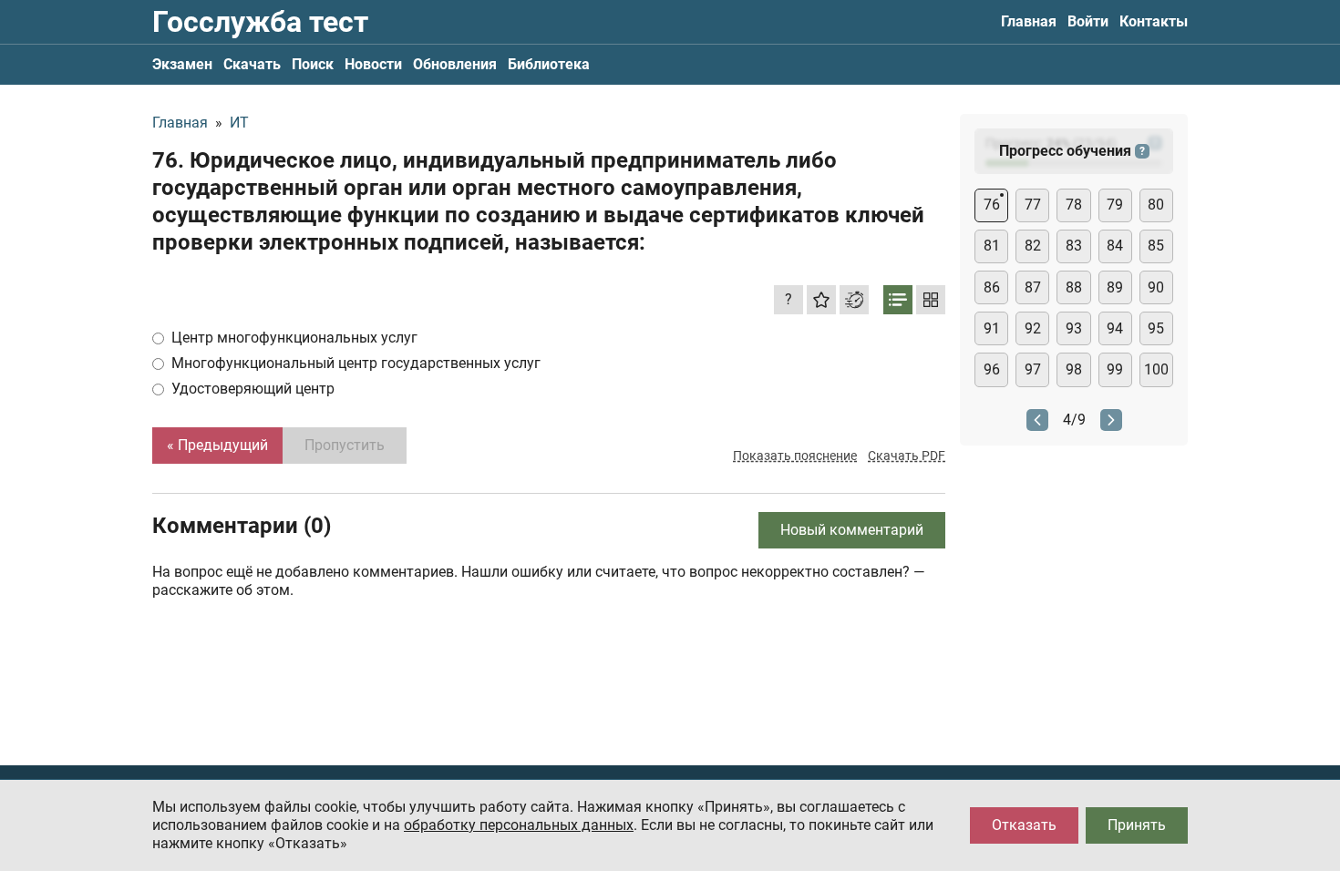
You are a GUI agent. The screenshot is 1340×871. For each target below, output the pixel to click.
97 (1033, 369)
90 (1156, 287)
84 (1115, 245)
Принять (1137, 825)
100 (1156, 369)
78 (1074, 204)
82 (1033, 245)
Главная (1029, 21)
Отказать (1024, 825)
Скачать (252, 64)
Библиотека (549, 64)
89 (1115, 287)
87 (1033, 287)
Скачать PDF (906, 455)
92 (1033, 328)
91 (992, 328)
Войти (1087, 21)
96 (992, 369)
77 (1033, 204)
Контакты (1153, 21)
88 (1074, 287)
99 (1115, 369)
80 (1156, 204)
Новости (373, 64)
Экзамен (182, 64)
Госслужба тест (260, 22)
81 (992, 245)
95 (1156, 328)
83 (1074, 245)
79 (1115, 204)
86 (992, 287)
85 (1156, 245)
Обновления (455, 64)
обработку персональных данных (519, 825)
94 (1115, 328)
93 (1074, 328)
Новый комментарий (851, 529)
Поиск (313, 64)
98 (1074, 369)
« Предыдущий (217, 445)
